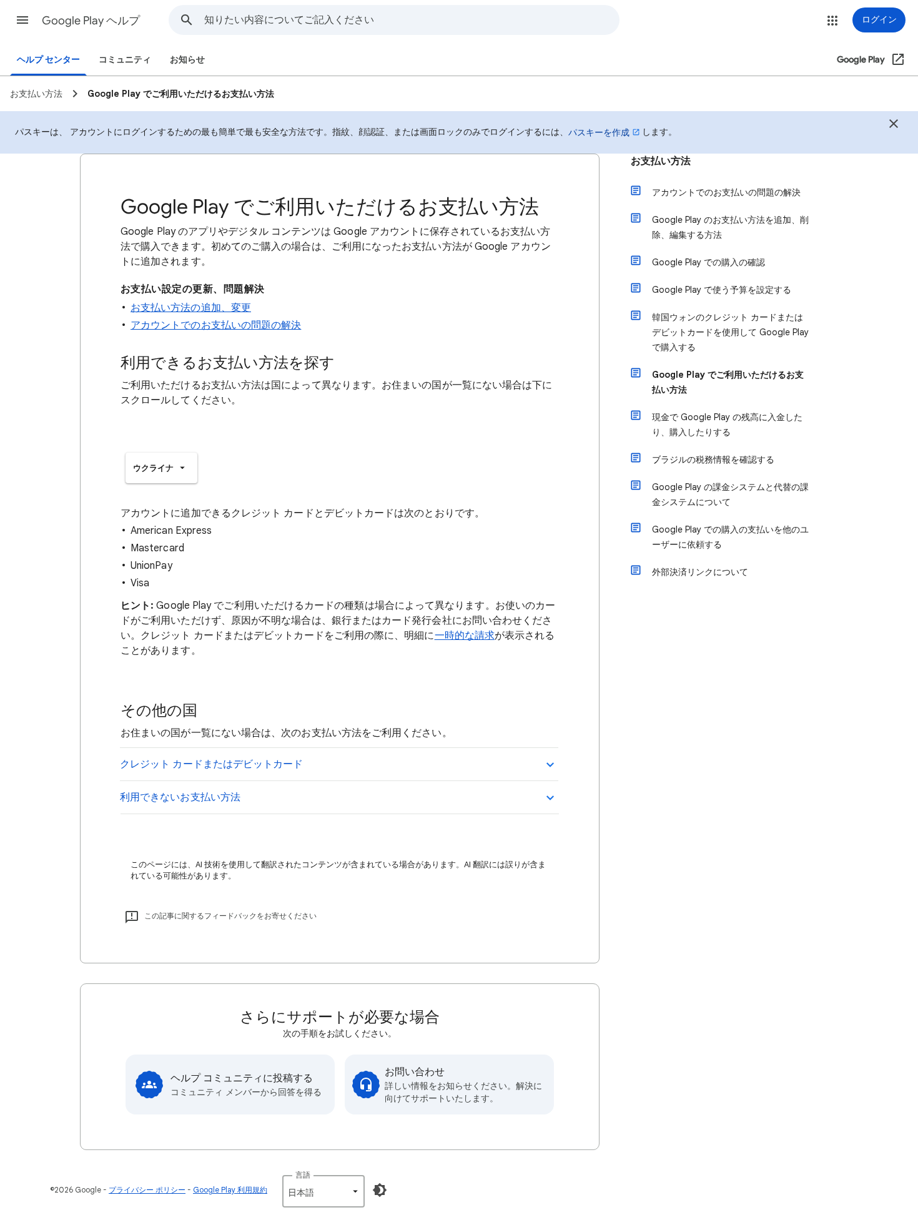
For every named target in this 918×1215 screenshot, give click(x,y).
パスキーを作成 (598, 132)
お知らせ (187, 59)
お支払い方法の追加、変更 (191, 308)
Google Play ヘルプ (91, 20)
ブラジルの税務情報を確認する (713, 459)
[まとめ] (893, 125)
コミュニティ (125, 59)
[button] (22, 20)
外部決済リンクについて (700, 572)
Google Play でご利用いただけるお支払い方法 (728, 382)
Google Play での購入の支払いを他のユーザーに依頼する (730, 537)
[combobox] (411, 20)
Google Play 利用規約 (230, 1189)
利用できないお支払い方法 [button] (180, 797)
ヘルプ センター (48, 59)
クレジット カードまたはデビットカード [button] (212, 764)
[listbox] (161, 468)
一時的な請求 (465, 635)
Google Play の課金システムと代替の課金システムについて (730, 494)
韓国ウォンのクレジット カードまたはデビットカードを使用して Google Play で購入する (730, 332)
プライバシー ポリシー (147, 1189)
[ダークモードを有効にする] (380, 1190)
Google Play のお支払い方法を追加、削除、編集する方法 (730, 227)
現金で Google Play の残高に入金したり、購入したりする (727, 424)
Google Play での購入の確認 (708, 262)
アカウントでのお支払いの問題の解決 (216, 325)
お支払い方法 (661, 161)
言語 (302, 1174)
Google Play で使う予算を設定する (721, 289)
